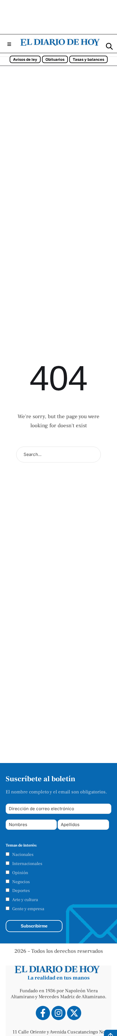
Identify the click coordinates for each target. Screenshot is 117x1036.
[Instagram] (58, 1013)
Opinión (20, 873)
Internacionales (27, 863)
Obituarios (54, 59)
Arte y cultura (25, 899)
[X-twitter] (74, 1013)
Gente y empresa (28, 909)
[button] (9, 44)
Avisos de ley (25, 59)
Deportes (21, 890)
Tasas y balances (88, 59)
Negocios (21, 882)
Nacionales (23, 854)
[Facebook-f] (43, 1013)
